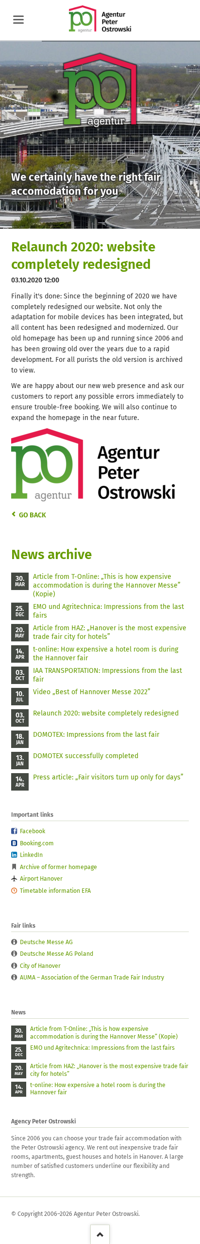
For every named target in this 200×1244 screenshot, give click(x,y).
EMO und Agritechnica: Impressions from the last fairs (108, 611)
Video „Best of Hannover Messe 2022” (91, 692)
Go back (32, 515)
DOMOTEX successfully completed (85, 756)
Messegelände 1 (94, 220)
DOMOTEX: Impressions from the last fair (96, 735)
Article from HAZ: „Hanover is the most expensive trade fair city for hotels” (109, 632)
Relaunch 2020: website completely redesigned (106, 713)
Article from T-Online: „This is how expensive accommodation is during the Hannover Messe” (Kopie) (107, 585)
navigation (18, 19)
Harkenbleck (105, 220)
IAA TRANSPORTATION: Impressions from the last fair (107, 675)
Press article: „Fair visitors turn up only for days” (108, 777)
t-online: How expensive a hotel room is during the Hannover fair (105, 653)
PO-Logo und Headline (82, 220)
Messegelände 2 (117, 220)
